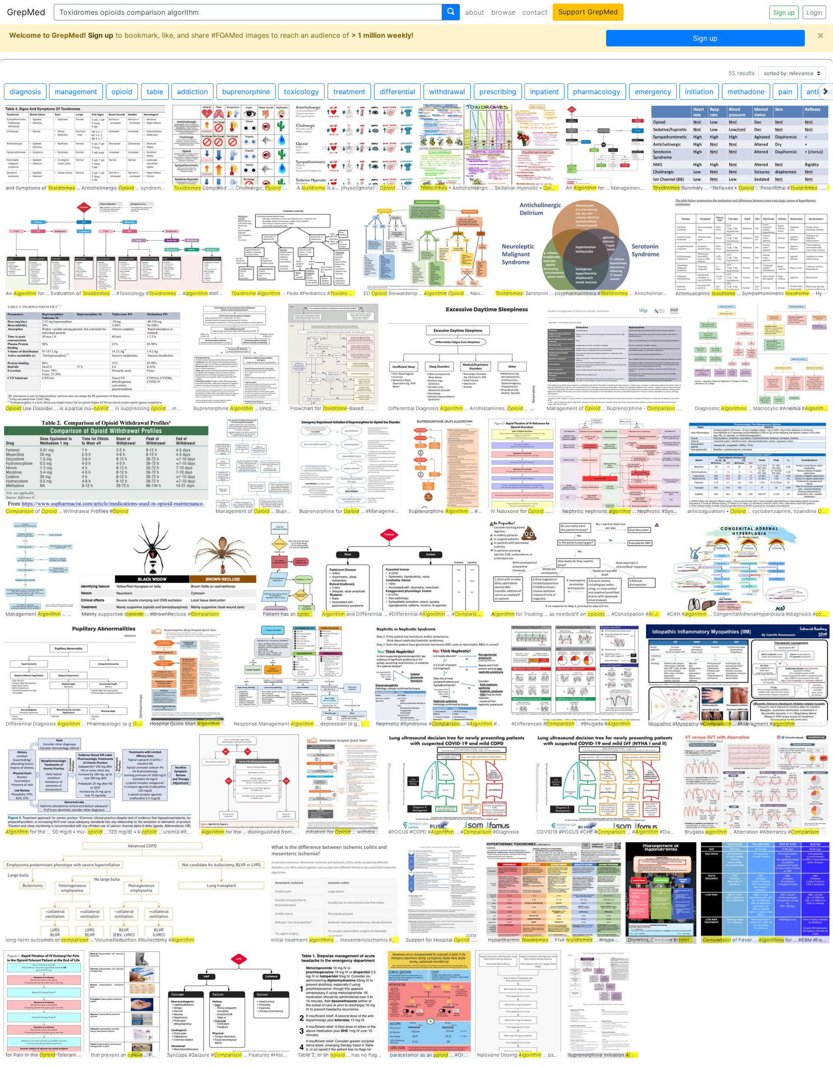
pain (785, 91)
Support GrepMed (588, 11)
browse (503, 12)
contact (535, 12)
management (76, 91)
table (155, 91)
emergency (653, 91)
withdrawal (447, 91)
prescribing (497, 91)
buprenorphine (246, 91)
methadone (746, 91)
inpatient (544, 91)
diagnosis (25, 91)
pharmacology (596, 91)
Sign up (784, 12)
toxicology (301, 91)
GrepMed (26, 12)
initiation (699, 91)
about (474, 12)
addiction (192, 91)
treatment (349, 91)
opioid (122, 91)
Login (814, 12)
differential (397, 91)
